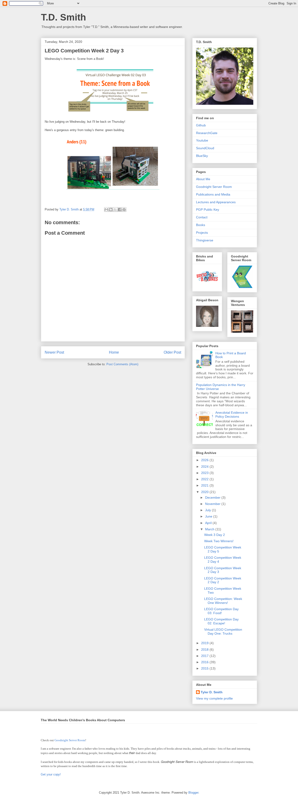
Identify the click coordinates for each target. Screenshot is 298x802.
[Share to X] (115, 209)
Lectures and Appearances (216, 202)
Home (114, 352)
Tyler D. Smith (212, 692)
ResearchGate (206, 133)
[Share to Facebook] (119, 209)
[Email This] (106, 209)
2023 (205, 473)
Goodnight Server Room (214, 187)
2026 (205, 460)
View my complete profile (214, 698)
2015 (205, 668)
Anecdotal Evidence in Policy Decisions (231, 414)
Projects (202, 232)
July (208, 510)
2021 (205, 485)
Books (200, 225)
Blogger (193, 792)
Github (201, 125)
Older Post (172, 352)
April (209, 523)
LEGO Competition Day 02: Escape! (221, 621)
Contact (201, 217)
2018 (205, 649)
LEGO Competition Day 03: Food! (221, 611)
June (209, 516)
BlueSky (202, 156)
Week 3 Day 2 (214, 535)
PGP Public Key (207, 209)
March (210, 529)
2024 (205, 466)
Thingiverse (204, 240)
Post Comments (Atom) (122, 364)
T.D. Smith (63, 17)
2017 (205, 656)
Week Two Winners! (219, 541)
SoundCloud (205, 148)
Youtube (202, 140)
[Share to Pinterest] (124, 209)
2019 (205, 643)
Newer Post (54, 352)
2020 (205, 492)
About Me (203, 179)
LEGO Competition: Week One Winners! (223, 601)
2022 (205, 479)
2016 (205, 662)
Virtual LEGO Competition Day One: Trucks (223, 631)
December (213, 497)
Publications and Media (213, 194)
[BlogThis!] (110, 209)
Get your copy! (51, 774)
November (213, 504)
